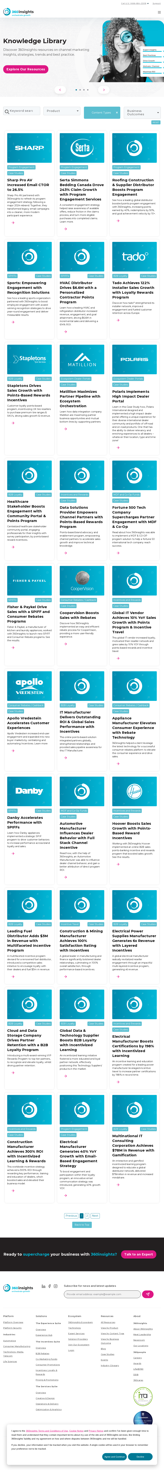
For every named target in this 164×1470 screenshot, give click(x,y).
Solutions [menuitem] (41, 1316)
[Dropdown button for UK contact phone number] (148, 3)
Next (95, 1215)
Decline (140, 1456)
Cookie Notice (76, 1431)
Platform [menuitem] (8, 1316)
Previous (71, 1215)
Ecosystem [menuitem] (74, 1316)
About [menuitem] (137, 1316)
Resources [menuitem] (107, 1316)
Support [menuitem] (157, 3)
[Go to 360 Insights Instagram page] (55, 1285)
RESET (156, 122)
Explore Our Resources (25, 69)
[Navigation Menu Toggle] (159, 12)
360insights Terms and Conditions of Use (47, 1431)
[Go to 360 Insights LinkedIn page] (43, 1285)
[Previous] (60, 90)
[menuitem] (13, 1322)
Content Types (101, 112)
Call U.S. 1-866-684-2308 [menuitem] (133, 3)
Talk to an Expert (138, 1254)
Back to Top (82, 1224)
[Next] (104, 90)
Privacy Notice (96, 1431)
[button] (76, 89)
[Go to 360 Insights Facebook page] (50, 1285)
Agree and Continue (114, 1456)
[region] (82, 55)
